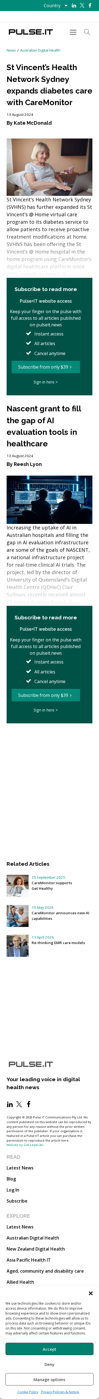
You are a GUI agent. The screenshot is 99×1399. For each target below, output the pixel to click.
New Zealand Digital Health (36, 1249)
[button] (91, 1293)
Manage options (49, 1379)
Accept (49, 1349)
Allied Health (20, 1282)
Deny (49, 1364)
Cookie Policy (27, 1392)
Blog (11, 1179)
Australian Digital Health (40, 50)
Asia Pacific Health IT (29, 1260)
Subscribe (17, 1201)
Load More (49, 740)
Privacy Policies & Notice (60, 1392)
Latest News (20, 1168)
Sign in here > (46, 382)
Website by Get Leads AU (25, 1145)
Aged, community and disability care (45, 1271)
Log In (13, 1190)
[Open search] (87, 32)
